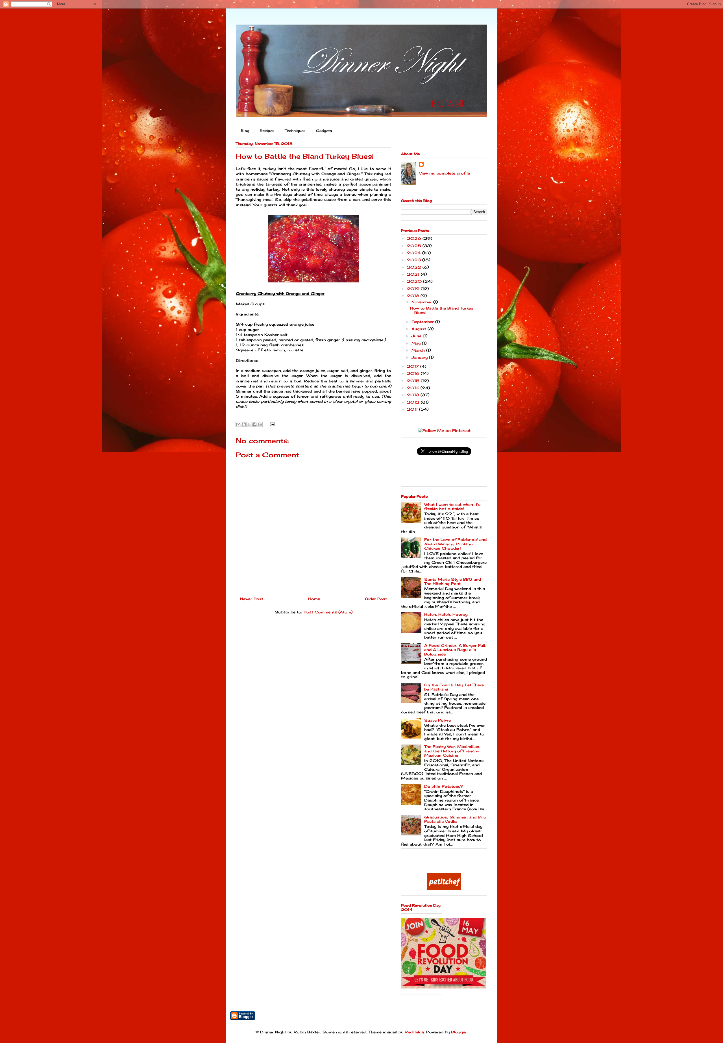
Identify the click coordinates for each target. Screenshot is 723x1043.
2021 (414, 274)
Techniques (295, 131)
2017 (413, 366)
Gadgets (324, 131)
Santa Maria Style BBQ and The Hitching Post (452, 581)
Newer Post (251, 598)
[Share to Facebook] (254, 424)
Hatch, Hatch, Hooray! (446, 614)
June (417, 336)
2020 (415, 281)
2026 (415, 238)
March (418, 350)
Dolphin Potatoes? (443, 786)
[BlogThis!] (244, 424)
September (423, 321)
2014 (414, 388)
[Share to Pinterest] (260, 424)
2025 (415, 245)
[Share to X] (249, 424)
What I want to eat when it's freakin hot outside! (452, 506)
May (416, 343)
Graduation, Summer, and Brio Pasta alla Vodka (455, 819)
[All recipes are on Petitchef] (444, 888)
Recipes (267, 131)
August (419, 328)
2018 (414, 295)
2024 (414, 253)
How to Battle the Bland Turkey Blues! (441, 310)
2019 (414, 288)
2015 (414, 380)
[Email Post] (271, 424)
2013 (414, 395)
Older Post (376, 598)
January (420, 357)
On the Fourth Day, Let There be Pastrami (454, 687)
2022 (415, 267)
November (422, 302)
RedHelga (414, 1032)
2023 (414, 260)
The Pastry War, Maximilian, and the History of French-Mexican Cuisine (452, 750)
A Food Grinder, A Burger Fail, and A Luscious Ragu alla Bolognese (455, 649)
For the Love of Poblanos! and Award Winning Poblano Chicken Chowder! (455, 543)
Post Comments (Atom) (328, 612)
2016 (414, 373)
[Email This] (238, 424)
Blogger (459, 1032)
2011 (413, 409)
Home (314, 598)
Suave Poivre (437, 720)
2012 (414, 402)
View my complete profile (444, 173)
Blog (245, 131)
